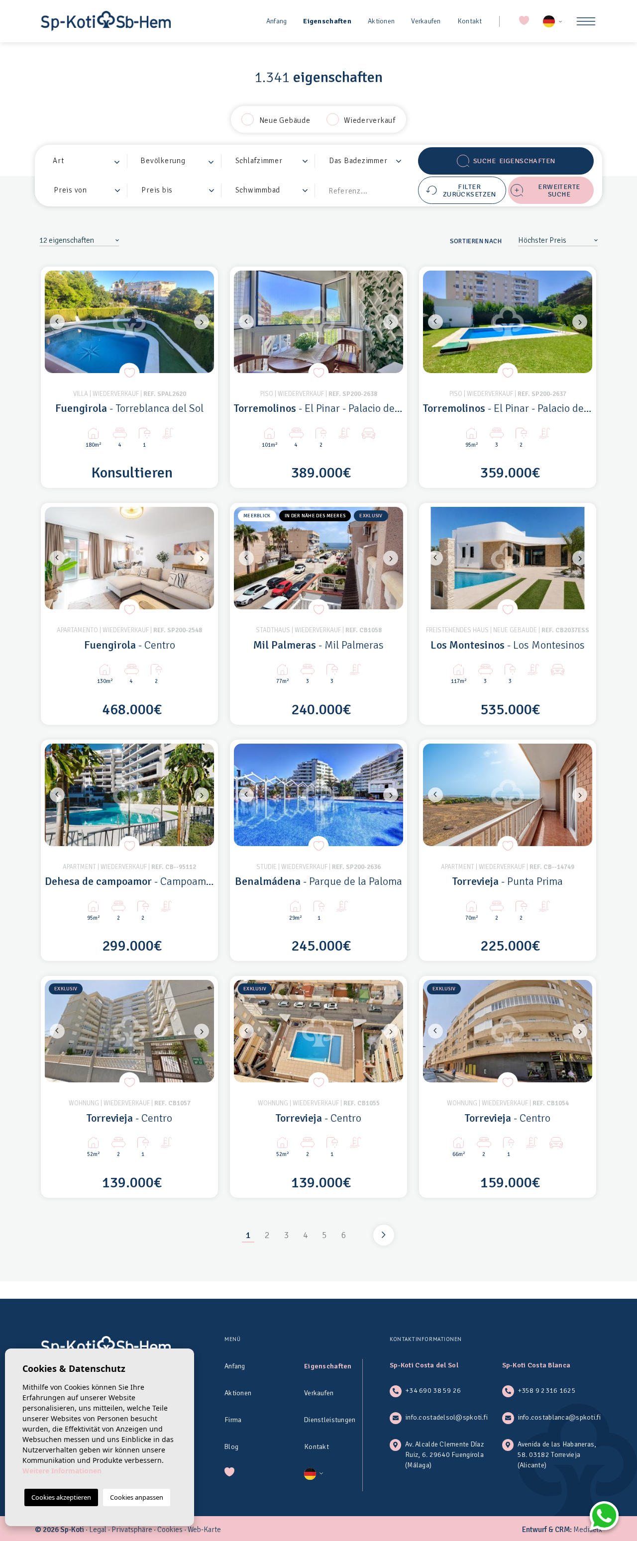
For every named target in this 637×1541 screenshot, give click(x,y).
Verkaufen (426, 21)
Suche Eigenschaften (514, 161)
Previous (55, 322)
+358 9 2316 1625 (547, 1390)
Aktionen (381, 21)
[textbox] (89, 161)
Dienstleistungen (329, 1420)
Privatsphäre (131, 1529)
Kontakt (469, 21)
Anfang (276, 21)
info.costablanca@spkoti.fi (559, 1417)
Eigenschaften (327, 21)
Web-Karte (204, 1529)
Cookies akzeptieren (61, 1497)
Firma (232, 1420)
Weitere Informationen (62, 1470)
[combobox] (87, 161)
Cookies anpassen (136, 1497)
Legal (97, 1529)
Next (204, 322)
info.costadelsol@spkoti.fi (447, 1417)
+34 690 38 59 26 (433, 1390)
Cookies (170, 1529)
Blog (231, 1447)
